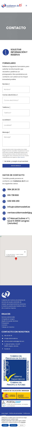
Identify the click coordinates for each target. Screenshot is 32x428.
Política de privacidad (15, 413)
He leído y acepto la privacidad (16, 161)
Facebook (7, 349)
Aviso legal (5, 413)
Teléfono (6, 107)
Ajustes (21, 425)
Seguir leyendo (21, 157)
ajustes (23, 422)
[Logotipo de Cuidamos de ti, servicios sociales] (12, 4)
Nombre (6, 84)
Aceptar (5, 425)
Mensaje (6, 132)
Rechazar (13, 425)
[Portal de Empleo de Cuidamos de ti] (16, 401)
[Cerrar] (25, 252)
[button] (16, 259)
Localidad (6, 120)
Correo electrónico (10, 95)
